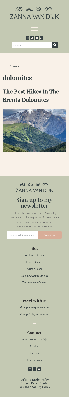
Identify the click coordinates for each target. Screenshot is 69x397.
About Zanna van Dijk (34, 339)
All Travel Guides (34, 255)
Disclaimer (34, 353)
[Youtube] (37, 38)
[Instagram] (27, 38)
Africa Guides (34, 268)
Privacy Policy (34, 360)
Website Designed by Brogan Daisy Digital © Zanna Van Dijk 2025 (34, 383)
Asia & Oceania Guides (34, 275)
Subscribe (50, 235)
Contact (34, 346)
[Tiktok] (32, 38)
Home (6, 65)
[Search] (55, 45)
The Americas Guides (34, 282)
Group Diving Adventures (34, 314)
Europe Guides (34, 262)
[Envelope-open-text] (41, 38)
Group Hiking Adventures (34, 307)
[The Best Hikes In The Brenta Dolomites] (34, 130)
